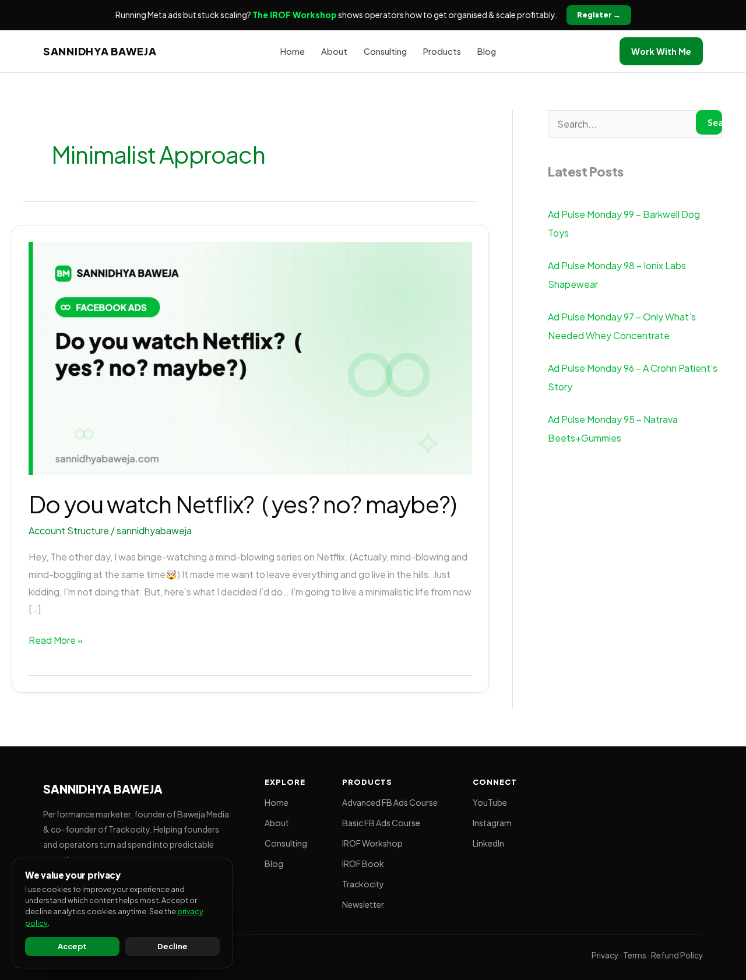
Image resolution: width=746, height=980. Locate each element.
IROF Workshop (372, 843)
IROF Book (363, 863)
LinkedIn (488, 843)
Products (442, 51)
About (334, 51)
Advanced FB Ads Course (390, 802)
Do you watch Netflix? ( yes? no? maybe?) (242, 504)
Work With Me (661, 51)
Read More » (56, 639)
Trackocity (363, 884)
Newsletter (363, 904)
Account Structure (69, 530)
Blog (486, 51)
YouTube (490, 802)
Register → (599, 14)
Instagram (492, 822)
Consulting (385, 51)
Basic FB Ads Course (381, 822)
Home (292, 51)
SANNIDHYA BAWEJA (100, 51)
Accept (72, 946)
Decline (172, 946)
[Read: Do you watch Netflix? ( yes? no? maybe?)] (250, 357)
